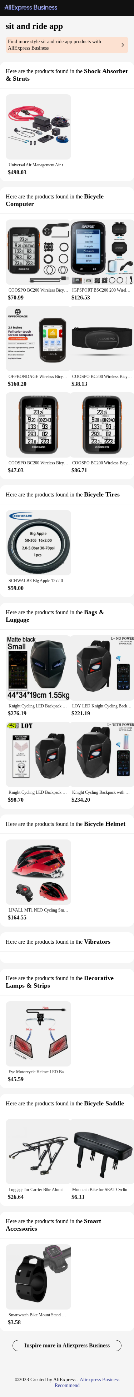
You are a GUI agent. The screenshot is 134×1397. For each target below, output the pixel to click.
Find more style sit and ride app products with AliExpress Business (54, 45)
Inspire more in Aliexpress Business (67, 1345)
